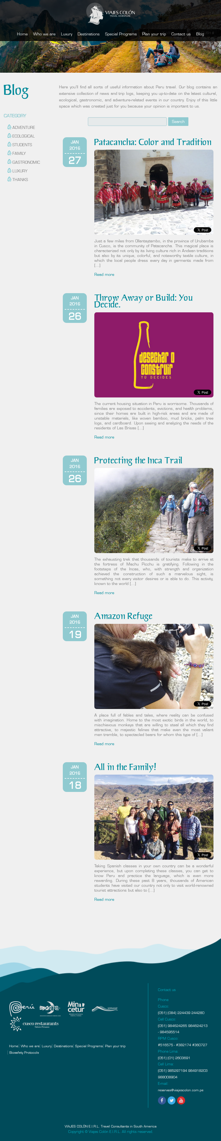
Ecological (23, 136)
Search (178, 121)
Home (22, 34)
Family (19, 153)
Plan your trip (154, 34)
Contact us (181, 34)
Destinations (89, 34)
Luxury (66, 34)
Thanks (20, 179)
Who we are (44, 34)
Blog (200, 34)
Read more (104, 274)
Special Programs (121, 34)
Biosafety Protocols (24, 1052)
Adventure (23, 127)
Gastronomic (26, 162)
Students (22, 144)
